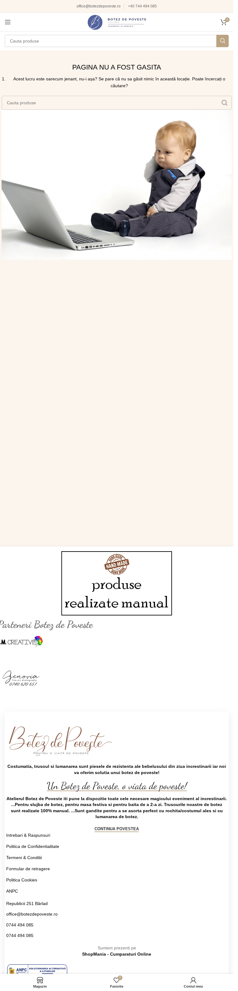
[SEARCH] (222, 41)
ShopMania (94, 954)
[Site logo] (117, 21)
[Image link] (37, 971)
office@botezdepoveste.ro (99, 6)
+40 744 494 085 (142, 6)
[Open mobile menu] (8, 22)
